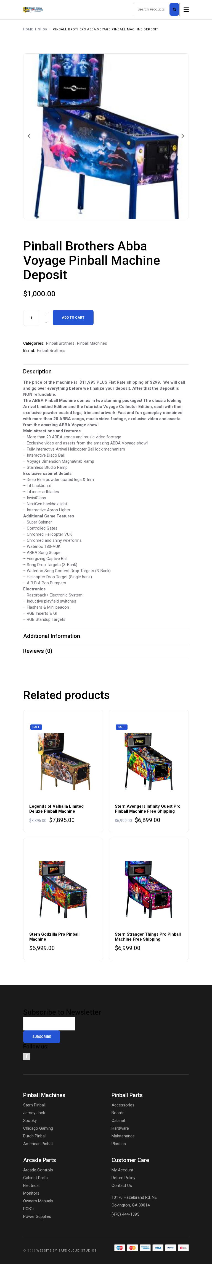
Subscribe (41, 1037)
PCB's (28, 1208)
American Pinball (38, 1143)
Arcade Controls (38, 1170)
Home (28, 29)
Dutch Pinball (34, 1136)
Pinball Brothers (60, 343)
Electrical (31, 1185)
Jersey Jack (34, 1112)
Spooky (30, 1120)
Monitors (31, 1193)
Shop (43, 29)
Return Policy (123, 1177)
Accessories (123, 1105)
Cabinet (118, 1120)
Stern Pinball (34, 1105)
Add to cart (73, 318)
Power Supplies (37, 1216)
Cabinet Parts (35, 1177)
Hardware (120, 1128)
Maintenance (123, 1136)
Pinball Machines (92, 343)
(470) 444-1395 (125, 1214)
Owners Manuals (38, 1200)
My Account (122, 1170)
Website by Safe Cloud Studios (66, 1250)
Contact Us (122, 1185)
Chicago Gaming (38, 1128)
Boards (118, 1112)
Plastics (119, 1143)
